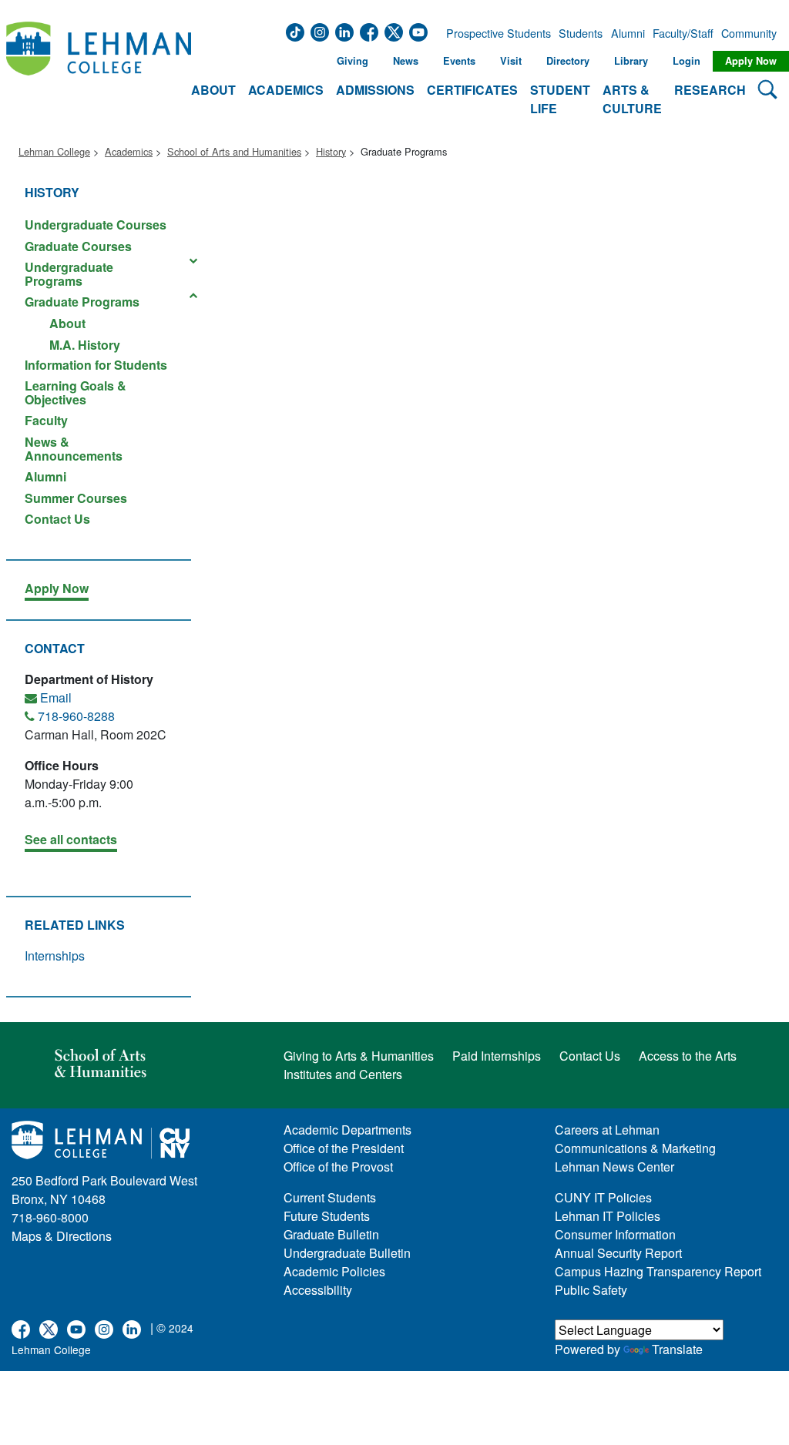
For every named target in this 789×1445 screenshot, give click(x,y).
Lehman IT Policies (607, 1216)
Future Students (327, 1216)
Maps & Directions (62, 1236)
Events (459, 61)
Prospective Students (494, 33)
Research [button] (710, 90)
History (331, 151)
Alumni (628, 33)
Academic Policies (334, 1271)
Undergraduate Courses (95, 224)
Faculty (46, 420)
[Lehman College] (98, 70)
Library (631, 61)
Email (56, 697)
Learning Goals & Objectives (75, 392)
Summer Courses (76, 498)
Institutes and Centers (343, 1074)
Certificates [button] (472, 90)
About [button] (213, 90)
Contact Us (57, 518)
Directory (567, 61)
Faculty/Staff (683, 33)
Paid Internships (496, 1055)
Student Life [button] (560, 99)
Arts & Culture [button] (632, 99)
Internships (55, 955)
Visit (511, 61)
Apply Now (751, 61)
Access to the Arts (688, 1055)
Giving (352, 61)
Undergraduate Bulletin (347, 1253)
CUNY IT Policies (603, 1197)
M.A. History (84, 344)
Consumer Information (615, 1234)
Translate (677, 1349)
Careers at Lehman (607, 1129)
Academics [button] (286, 90)
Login (686, 61)
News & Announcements (74, 448)
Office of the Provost (338, 1166)
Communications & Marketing (635, 1148)
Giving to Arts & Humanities (359, 1055)
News (405, 61)
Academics (129, 151)
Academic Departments (347, 1129)
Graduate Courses (78, 246)
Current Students (330, 1197)
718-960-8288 (76, 716)
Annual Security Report (618, 1253)
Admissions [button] (375, 90)
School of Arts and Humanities (234, 151)
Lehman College (54, 151)
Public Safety (591, 1290)
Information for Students (96, 365)
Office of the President (344, 1148)
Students (581, 33)
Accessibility (318, 1290)
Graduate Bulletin (331, 1234)
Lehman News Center (614, 1166)
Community (747, 33)
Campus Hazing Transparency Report (658, 1271)
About (67, 323)
